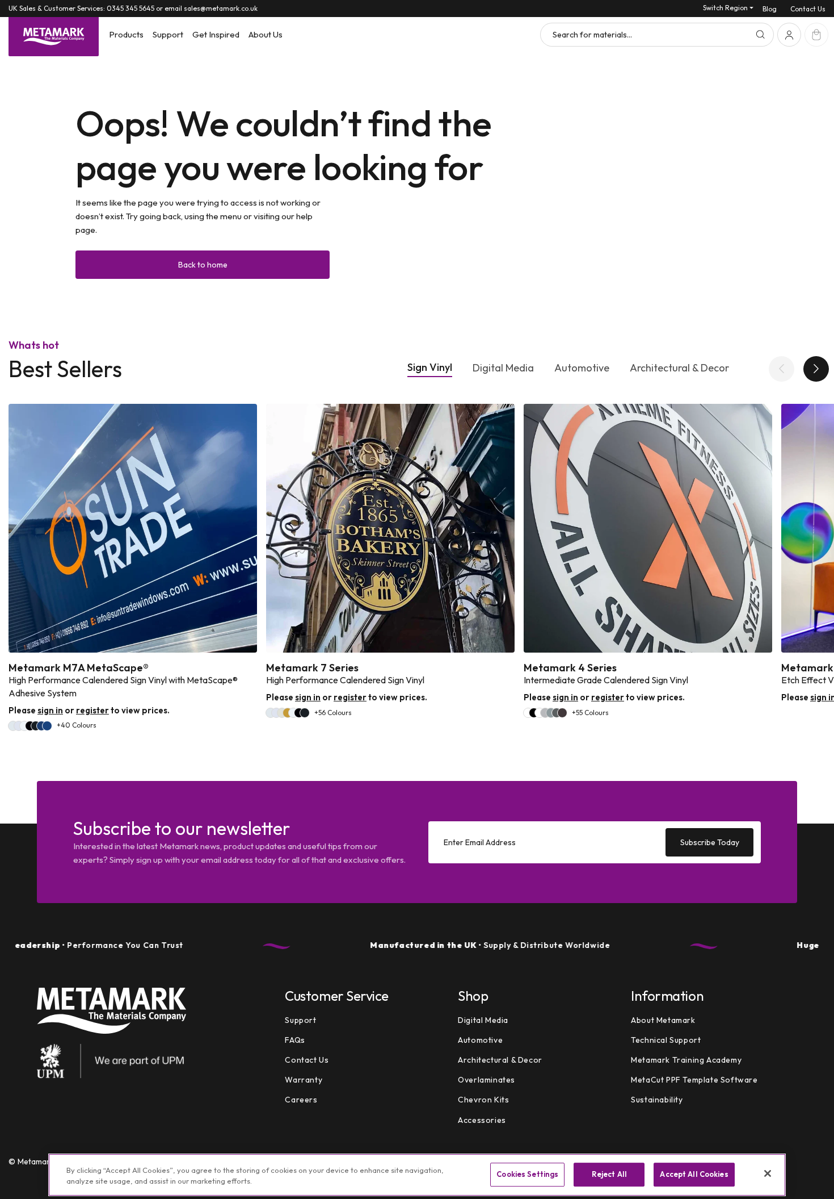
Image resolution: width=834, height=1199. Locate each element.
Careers (301, 1100)
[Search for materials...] (760, 34)
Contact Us (807, 9)
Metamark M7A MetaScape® (79, 668)
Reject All (609, 1174)
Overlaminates (486, 1080)
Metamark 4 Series (570, 668)
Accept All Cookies (694, 1174)
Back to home (203, 265)
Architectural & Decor (679, 368)
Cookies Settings (527, 1174)
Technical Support (666, 1040)
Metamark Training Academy (686, 1060)
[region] (417, 1175)
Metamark (36, 1161)
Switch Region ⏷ (728, 7)
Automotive (581, 368)
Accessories (482, 1120)
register (92, 710)
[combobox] (657, 34)
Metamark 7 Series (312, 668)
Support (300, 1020)
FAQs (295, 1040)
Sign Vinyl (429, 367)
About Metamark (663, 1020)
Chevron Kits (483, 1100)
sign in (50, 710)
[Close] (767, 1173)
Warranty (303, 1080)
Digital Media (503, 368)
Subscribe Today (709, 842)
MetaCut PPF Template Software (694, 1080)
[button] (126, 35)
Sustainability (657, 1100)
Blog (770, 9)
